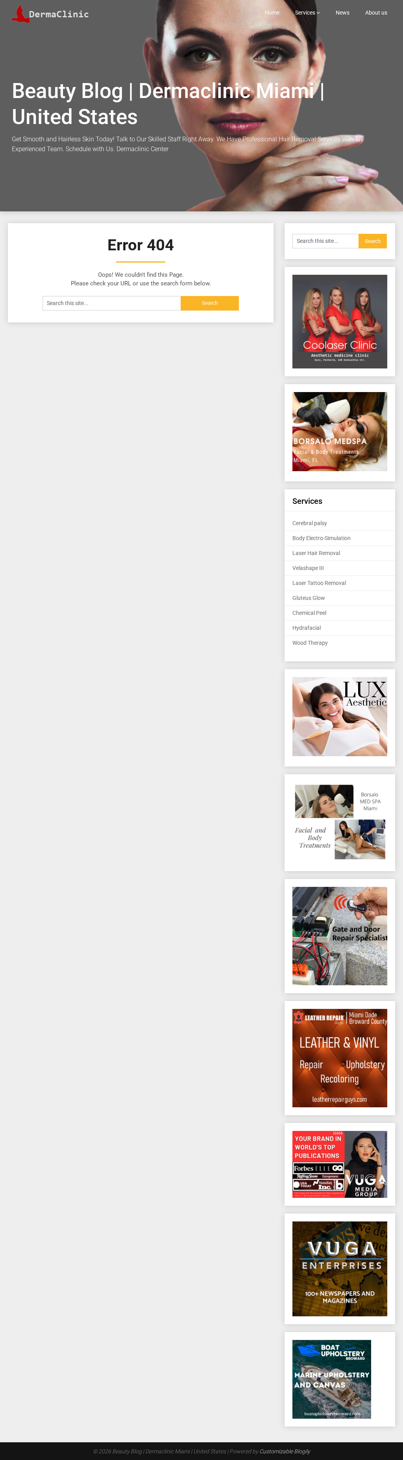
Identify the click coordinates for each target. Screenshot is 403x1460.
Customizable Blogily (284, 1451)
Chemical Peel (309, 613)
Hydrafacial (306, 628)
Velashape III (308, 568)
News (342, 12)
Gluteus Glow (308, 598)
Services (305, 12)
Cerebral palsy (309, 523)
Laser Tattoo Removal (319, 583)
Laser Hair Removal (316, 553)
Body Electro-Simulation (321, 538)
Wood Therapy (310, 643)
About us (376, 12)
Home (272, 12)
